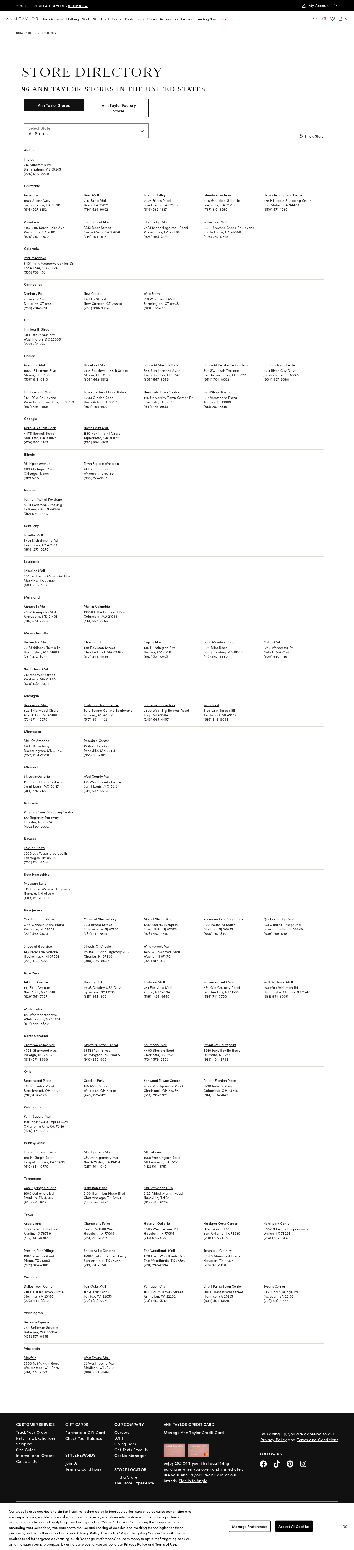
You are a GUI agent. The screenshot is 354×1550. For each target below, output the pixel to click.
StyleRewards (80, 1455)
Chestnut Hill (93, 642)
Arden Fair (32, 195)
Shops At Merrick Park (161, 365)
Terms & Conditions (83, 1469)
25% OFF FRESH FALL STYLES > (52, 5)
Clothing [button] (72, 19)
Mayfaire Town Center (101, 1045)
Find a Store (314, 136)
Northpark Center (277, 1223)
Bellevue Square (37, 1322)
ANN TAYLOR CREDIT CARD (189, 1424)
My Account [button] (319, 5)
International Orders (35, 1455)
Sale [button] (223, 19)
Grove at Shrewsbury (100, 919)
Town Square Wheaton (101, 463)
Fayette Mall (33, 535)
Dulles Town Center (39, 1286)
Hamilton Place (95, 1187)
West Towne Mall (97, 1357)
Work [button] (86, 19)
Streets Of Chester (98, 946)
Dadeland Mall (95, 365)
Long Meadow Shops (220, 642)
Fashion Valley (154, 195)
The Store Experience (134, 1482)
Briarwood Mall (36, 705)
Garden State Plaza (39, 919)
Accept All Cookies (293, 1526)
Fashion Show (34, 847)
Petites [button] (186, 19)
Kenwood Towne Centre (162, 1080)
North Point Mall (96, 427)
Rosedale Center (97, 740)
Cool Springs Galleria (40, 1187)
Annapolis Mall (35, 606)
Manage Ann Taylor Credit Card (194, 1432)
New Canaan (93, 293)
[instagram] (305, 1463)
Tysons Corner (274, 1286)
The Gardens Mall (37, 392)
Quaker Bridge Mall (279, 919)
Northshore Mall (36, 669)
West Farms (153, 293)
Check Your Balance (83, 1438)
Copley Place (154, 642)
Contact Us (26, 1461)
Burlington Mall (36, 642)
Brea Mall (91, 195)
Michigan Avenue (37, 463)
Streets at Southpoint (220, 1045)
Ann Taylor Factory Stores (119, 108)
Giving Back (125, 1443)
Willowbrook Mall (157, 946)
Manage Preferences (249, 1526)
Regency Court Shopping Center (49, 812)
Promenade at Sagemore (223, 919)
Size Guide (26, 1449)
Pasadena (31, 222)
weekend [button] (101, 19)
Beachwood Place (37, 1080)
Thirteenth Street (37, 329)
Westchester (33, 1009)
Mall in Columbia (97, 606)
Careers (121, 1432)
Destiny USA (93, 982)
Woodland (211, 705)
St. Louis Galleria (37, 776)
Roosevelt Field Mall (219, 982)
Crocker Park (94, 1080)
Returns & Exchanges (36, 1438)
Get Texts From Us (131, 1449)
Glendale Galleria (217, 195)
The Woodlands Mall (159, 1250)
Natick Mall (272, 642)
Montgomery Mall (98, 1152)
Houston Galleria (157, 1223)
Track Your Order (32, 1432)
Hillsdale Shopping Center (284, 195)
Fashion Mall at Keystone (43, 499)
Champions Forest (98, 1223)
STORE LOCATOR (130, 1469)
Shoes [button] (152, 19)
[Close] (345, 1527)
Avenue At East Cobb (40, 427)
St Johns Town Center (280, 365)
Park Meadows (35, 258)
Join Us (71, 1463)
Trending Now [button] (205, 19)
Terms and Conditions (317, 1439)
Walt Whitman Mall (278, 982)
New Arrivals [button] (53, 19)
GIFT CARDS (76, 1424)
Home (20, 33)
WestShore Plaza (217, 392)
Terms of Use (165, 1544)
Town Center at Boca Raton (105, 392)
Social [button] (117, 19)
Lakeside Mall (34, 570)
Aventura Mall (35, 365)
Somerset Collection (159, 705)
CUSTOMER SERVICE (35, 1424)
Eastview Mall (154, 982)
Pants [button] (129, 19)
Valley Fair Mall (215, 222)
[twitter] (280, 1463)
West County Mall (97, 776)
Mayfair (30, 1357)
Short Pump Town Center (223, 1286)
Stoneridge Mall (156, 222)
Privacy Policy (274, 1439)
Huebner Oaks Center (221, 1223)
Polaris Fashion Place (220, 1080)
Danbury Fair (34, 293)
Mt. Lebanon (153, 1152)
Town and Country (218, 1250)
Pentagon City (154, 1286)
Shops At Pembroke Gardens (226, 365)
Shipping (24, 1443)
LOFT (119, 1438)
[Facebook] (267, 1463)
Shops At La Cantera (99, 1250)
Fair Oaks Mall (95, 1286)
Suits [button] (140, 19)
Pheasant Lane (35, 883)
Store (32, 33)
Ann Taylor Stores (54, 105)
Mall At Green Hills (158, 1187)
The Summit (33, 159)
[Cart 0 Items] (343, 19)
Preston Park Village (39, 1250)
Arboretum (32, 1223)
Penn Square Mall (37, 1116)
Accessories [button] (169, 19)
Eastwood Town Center (101, 705)
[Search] (315, 19)
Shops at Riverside (38, 946)
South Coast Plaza (98, 222)
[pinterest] (293, 1463)
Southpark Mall (155, 1045)
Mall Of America (37, 740)
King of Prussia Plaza (40, 1152)
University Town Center (161, 392)
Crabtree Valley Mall (39, 1045)
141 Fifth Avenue (36, 982)
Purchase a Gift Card (85, 1432)
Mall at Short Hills (157, 919)
